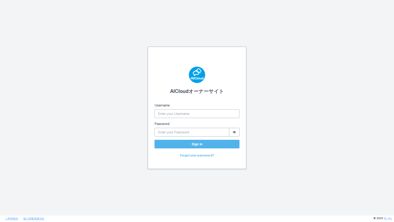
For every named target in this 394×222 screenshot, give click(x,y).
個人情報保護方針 (34, 218)
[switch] (234, 132)
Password (162, 124)
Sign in (197, 144)
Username (162, 105)
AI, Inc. (388, 218)
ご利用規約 (11, 218)
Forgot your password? (197, 155)
